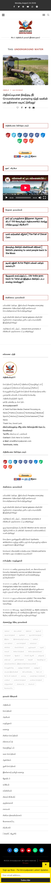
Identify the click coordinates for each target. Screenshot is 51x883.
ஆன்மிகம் (22, 635)
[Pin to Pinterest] (29, 108)
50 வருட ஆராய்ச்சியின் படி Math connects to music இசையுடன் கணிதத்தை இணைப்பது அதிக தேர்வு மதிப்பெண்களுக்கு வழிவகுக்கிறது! (25, 613)
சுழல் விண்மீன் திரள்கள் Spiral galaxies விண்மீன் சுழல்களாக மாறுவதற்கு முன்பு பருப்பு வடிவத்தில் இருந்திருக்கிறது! (22, 320)
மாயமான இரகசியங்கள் (11, 672)
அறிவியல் (6, 90)
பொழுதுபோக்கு (9, 668)
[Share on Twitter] (26, 108)
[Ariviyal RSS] (31, 141)
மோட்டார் (39, 672)
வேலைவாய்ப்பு (8, 688)
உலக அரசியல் (8, 643)
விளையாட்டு (20, 684)
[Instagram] (19, 135)
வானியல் (7, 680)
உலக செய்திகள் (17, 90)
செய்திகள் (7, 656)
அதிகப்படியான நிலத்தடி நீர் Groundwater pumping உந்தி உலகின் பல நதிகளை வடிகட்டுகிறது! (25, 98)
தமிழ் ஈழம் (7, 660)
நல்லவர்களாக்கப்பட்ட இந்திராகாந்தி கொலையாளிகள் (20, 664)
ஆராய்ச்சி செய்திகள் (35, 635)
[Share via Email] (33, 108)
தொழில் (30, 660)
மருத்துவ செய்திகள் (24, 668)
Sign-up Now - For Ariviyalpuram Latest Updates (25, 870)
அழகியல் (38, 631)
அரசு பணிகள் (18, 631)
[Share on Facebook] (22, 108)
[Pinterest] (23, 7)
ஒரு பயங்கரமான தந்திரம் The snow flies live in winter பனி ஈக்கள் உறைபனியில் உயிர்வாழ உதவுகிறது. (24, 601)
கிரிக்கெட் (7, 647)
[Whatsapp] (32, 7)
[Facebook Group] (31, 135)
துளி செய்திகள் (19, 660)
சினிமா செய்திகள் (18, 652)
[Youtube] (28, 7)
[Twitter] (19, 7)
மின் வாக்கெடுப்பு (27, 672)
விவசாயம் (31, 684)
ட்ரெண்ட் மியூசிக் (29, 656)
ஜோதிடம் (17, 656)
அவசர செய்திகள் (9, 635)
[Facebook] (14, 7)
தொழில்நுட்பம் (41, 660)
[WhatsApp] (19, 141)
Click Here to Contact (20, 438)
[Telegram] (37, 7)
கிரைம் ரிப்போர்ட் (19, 647)
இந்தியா (6, 639)
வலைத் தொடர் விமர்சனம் (37, 676)
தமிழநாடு (41, 656)
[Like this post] (17, 108)
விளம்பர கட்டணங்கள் (18, 434)
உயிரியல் (35, 639)
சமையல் (6, 652)
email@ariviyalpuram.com (20, 441)
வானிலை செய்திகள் (36, 680)
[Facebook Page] (25, 135)
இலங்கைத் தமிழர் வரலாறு (21, 639)
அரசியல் (6, 631)
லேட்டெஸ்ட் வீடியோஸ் (10, 676)
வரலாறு (23, 676)
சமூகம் (42, 647)
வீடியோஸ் (7, 828)
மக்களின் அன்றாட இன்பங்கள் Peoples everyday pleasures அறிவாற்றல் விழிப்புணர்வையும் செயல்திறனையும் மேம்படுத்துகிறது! (23, 308)
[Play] (6, 197)
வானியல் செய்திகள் (20, 680)
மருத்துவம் (37, 668)
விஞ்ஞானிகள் (8, 684)
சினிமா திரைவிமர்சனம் (35, 652)
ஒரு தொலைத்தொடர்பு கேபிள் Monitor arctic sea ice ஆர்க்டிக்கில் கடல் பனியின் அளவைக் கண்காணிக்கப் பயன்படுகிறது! (24, 531)
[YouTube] (8, 135)
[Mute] (40, 197)
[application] (25, 187)
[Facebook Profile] (37, 135)
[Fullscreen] (44, 197)
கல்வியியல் (33, 643)
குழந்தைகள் (32, 647)
